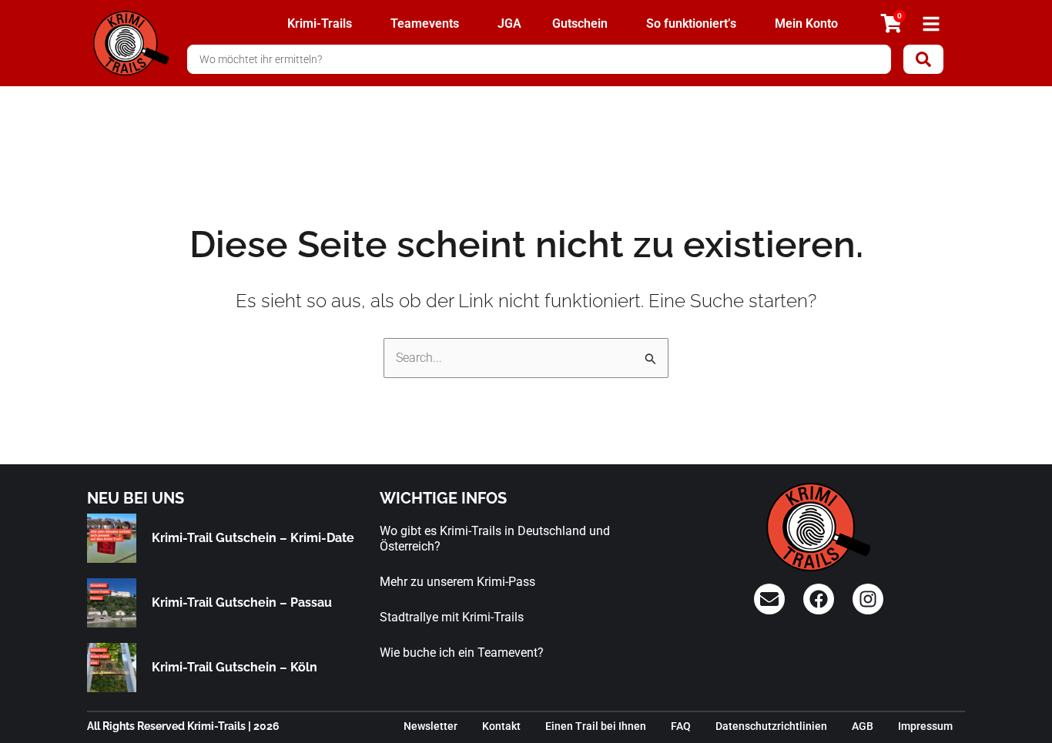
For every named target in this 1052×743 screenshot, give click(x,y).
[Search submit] (923, 59)
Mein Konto (806, 23)
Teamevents (424, 23)
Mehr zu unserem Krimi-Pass (457, 581)
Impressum (925, 726)
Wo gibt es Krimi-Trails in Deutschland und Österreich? (495, 539)
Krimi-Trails (319, 23)
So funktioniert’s (691, 23)
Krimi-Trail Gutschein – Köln (234, 667)
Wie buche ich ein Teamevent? (462, 652)
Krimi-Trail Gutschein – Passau (242, 602)
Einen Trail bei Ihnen (595, 726)
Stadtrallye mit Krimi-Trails (452, 617)
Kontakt (501, 726)
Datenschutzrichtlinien (771, 726)
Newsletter (430, 726)
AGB (862, 726)
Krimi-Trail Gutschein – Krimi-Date (253, 537)
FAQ (681, 726)
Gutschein (580, 23)
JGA (509, 23)
